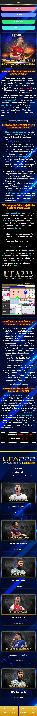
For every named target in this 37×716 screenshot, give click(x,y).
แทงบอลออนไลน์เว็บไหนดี (18, 655)
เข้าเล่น (14, 712)
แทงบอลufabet (18, 617)
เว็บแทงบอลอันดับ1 (18, 506)
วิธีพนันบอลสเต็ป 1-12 (26, 435)
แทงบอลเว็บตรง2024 (18, 543)
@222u (24, 438)
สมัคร (5, 712)
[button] (18, 1)
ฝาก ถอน (23, 712)
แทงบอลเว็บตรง (18, 580)
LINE (32, 712)
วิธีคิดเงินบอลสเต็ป (18, 692)
